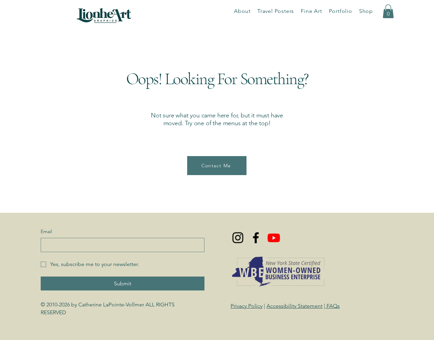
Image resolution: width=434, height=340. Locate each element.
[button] (341, 11)
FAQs (332, 306)
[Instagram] (238, 237)
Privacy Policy (246, 306)
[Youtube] (274, 237)
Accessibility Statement (294, 306)
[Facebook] (256, 237)
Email (46, 231)
